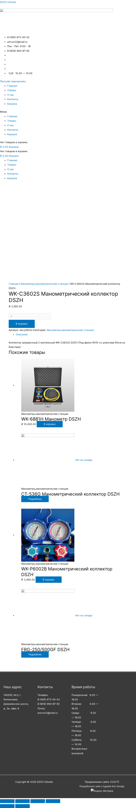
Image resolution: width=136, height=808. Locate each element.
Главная (12, 85)
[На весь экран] (37, 801)
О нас (10, 94)
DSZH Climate (8, 2)
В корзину (22, 323)
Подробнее (35, 499)
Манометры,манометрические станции (44, 283)
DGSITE (114, 781)
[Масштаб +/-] (53, 801)
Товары (11, 90)
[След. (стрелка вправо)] (22, 806)
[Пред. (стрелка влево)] (7, 806)
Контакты (12, 99)
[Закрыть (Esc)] (7, 801)
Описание (22, 334)
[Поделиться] (22, 801)
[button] (13, 81)
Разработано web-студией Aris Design (102, 786)
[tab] (71, 334)
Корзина (12, 103)
